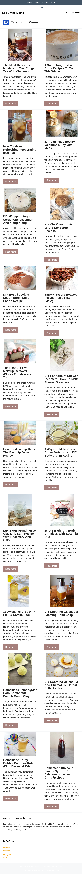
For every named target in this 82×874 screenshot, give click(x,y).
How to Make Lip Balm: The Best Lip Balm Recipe (19, 452)
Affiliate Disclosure (26, 866)
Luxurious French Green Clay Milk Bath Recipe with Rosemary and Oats (20, 535)
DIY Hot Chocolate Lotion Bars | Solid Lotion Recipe (16, 298)
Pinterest (29, 2)
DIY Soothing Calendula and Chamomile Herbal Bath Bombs (61, 685)
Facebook (37, 2)
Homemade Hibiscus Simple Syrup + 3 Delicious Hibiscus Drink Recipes (58, 772)
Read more (10, 103)
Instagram (45, 2)
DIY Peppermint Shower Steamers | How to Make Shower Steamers (61, 379)
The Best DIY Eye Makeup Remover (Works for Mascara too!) (17, 372)
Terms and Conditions (42, 866)
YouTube (53, 2)
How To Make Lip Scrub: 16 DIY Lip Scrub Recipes (61, 227)
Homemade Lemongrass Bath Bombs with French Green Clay (20, 693)
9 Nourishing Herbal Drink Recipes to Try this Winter (59, 68)
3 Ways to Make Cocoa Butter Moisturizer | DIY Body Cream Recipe (60, 452)
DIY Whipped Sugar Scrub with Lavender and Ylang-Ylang (18, 219)
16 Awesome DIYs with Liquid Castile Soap (19, 613)
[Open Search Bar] (67, 13)
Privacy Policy (57, 866)
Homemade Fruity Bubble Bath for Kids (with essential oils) (18, 763)
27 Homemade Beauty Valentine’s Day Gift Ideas (59, 145)
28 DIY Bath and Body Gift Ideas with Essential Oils (61, 533)
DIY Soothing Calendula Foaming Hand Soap (61, 613)
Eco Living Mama (13, 12)
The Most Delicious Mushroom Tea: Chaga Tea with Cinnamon (19, 68)
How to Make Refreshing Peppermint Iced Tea (19, 149)
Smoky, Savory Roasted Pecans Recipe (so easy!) (61, 298)
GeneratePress (53, 870)
